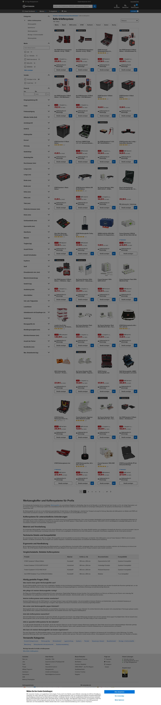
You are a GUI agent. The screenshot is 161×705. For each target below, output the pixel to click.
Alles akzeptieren (119, 692)
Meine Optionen (119, 700)
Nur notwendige (119, 696)
